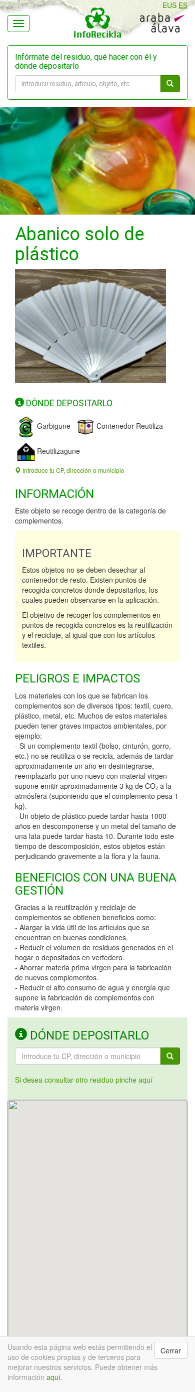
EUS (169, 5)
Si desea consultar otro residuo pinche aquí (83, 1080)
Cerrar (170, 1350)
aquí (53, 1377)
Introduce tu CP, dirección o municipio (72, 470)
